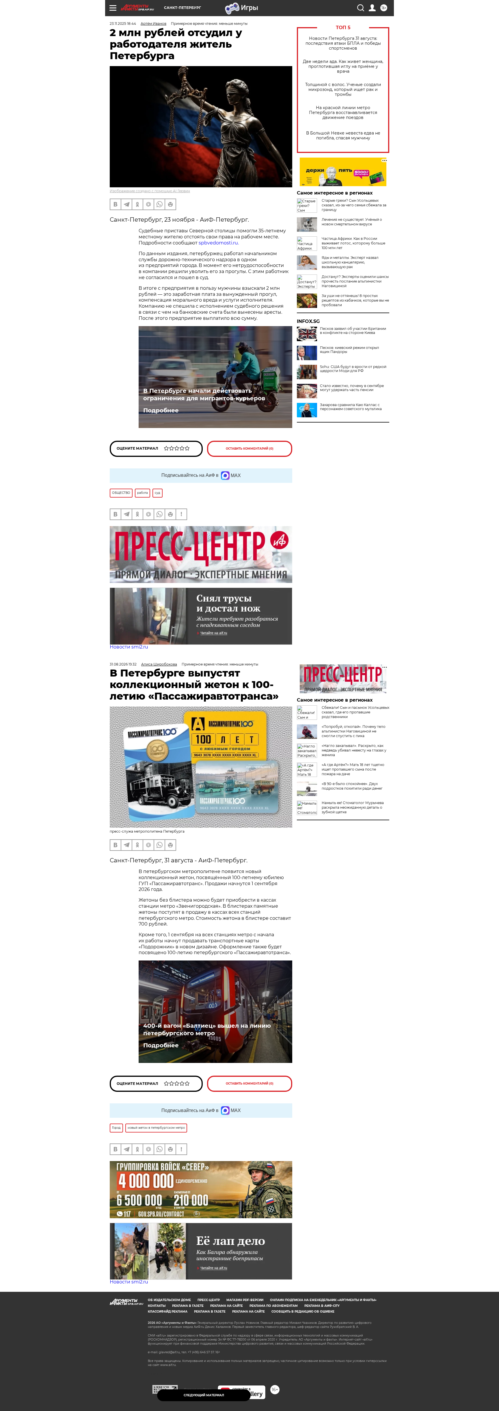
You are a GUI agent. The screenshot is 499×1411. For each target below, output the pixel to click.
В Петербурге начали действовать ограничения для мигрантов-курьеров (204, 394)
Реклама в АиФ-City (322, 1306)
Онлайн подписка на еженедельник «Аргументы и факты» (323, 1300)
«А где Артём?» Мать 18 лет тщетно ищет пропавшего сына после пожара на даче (353, 769)
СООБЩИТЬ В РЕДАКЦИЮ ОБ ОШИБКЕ (302, 1311)
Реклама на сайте (226, 1306)
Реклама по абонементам (274, 1306)
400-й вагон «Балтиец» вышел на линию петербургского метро (207, 1029)
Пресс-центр (209, 1300)
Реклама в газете (188, 1306)
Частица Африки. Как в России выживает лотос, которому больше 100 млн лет (353, 243)
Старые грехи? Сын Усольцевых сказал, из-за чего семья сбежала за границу (354, 205)
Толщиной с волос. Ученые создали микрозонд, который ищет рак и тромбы (343, 89)
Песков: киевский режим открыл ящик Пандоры (349, 350)
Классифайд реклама (167, 1311)
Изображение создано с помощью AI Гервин (150, 191)
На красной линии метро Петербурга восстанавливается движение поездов (343, 112)
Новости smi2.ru (129, 647)
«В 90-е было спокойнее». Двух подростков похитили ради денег (352, 786)
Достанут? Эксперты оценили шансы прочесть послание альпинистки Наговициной (355, 281)
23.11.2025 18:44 (123, 23)
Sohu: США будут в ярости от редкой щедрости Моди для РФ (353, 369)
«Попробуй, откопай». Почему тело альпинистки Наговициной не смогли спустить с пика (354, 731)
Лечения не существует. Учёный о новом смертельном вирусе (352, 221)
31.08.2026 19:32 (123, 664)
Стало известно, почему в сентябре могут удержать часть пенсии (352, 388)
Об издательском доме (169, 1300)
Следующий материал (204, 1395)
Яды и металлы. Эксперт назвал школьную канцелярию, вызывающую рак (350, 262)
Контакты (156, 1306)
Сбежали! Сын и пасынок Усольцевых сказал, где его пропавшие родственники (355, 712)
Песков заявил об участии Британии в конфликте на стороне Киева (353, 331)
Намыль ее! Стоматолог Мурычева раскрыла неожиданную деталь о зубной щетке (353, 807)
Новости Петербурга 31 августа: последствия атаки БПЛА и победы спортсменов (343, 43)
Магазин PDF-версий (244, 1300)
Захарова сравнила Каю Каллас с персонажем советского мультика (351, 407)
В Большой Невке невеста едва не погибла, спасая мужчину (343, 136)
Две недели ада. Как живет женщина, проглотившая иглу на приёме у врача (343, 66)
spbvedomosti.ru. (219, 243)
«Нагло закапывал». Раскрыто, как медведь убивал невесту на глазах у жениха (354, 750)
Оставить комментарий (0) (249, 449)
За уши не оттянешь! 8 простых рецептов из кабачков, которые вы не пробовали (355, 300)
